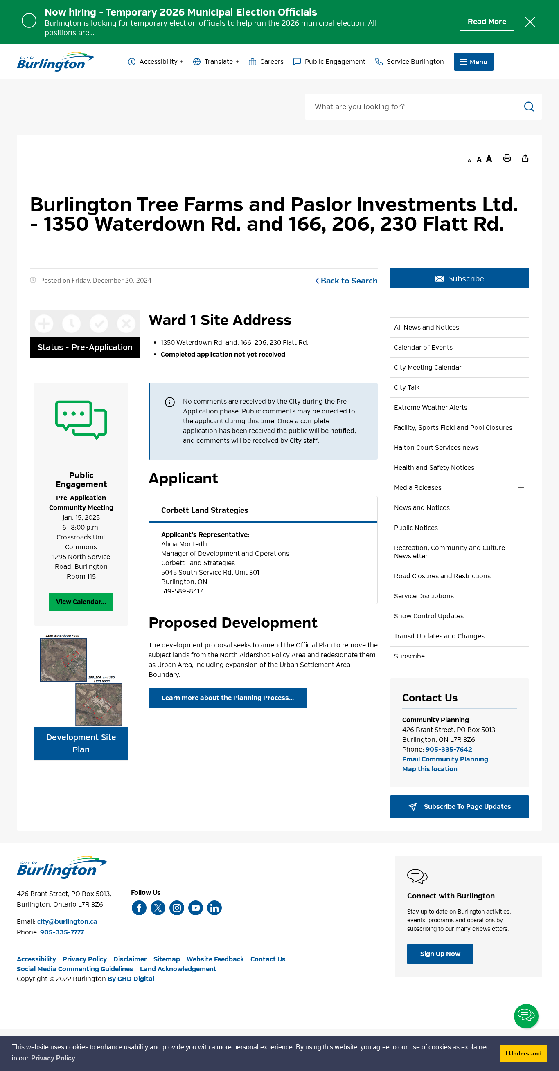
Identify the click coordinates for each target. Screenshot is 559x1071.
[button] (451, 488)
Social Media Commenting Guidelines (75, 969)
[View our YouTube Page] (195, 907)
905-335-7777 (62, 932)
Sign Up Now (440, 954)
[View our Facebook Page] (139, 907)
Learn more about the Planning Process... (228, 698)
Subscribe (466, 279)
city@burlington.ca (67, 922)
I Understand (526, 1053)
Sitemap (166, 959)
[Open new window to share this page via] (525, 158)
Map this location (430, 769)
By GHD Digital (131, 979)
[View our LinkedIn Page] (214, 907)
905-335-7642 (449, 749)
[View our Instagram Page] (176, 907)
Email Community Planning (445, 759)
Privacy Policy (85, 959)
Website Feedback (215, 959)
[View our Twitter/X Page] (158, 907)
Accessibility (159, 62)
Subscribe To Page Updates (466, 807)
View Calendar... (81, 602)
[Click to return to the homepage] (55, 62)
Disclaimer (130, 959)
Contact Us (268, 959)
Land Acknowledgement (178, 969)
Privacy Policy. (54, 1059)
